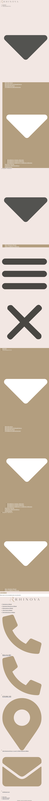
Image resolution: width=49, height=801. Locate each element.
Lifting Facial (9, 164)
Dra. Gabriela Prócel (12, 246)
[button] (24, 297)
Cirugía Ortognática (12, 165)
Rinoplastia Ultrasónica (13, 84)
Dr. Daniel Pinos (10, 245)
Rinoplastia (9, 83)
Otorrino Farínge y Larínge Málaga (19, 163)
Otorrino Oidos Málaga (15, 161)
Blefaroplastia (10, 85)
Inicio (4, 5)
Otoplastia (8, 167)
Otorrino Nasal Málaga (15, 160)
